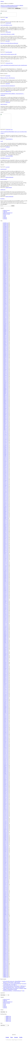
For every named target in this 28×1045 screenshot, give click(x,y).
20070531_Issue (5, 466)
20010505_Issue (5, 857)
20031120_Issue (5, 692)
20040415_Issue (5, 667)
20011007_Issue (5, 826)
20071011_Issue (5, 443)
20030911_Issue (5, 705)
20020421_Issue (5, 791)
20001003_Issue (5, 897)
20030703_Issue (5, 716)
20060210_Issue (5, 546)
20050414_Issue (5, 599)
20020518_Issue (5, 786)
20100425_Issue (5, 290)
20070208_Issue (5, 485)
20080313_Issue (5, 417)
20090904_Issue (5, 329)
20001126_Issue (5, 887)
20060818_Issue (5, 514)
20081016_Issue (5, 381)
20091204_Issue (5, 313)
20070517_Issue (5, 468)
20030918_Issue (5, 703)
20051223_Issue (5, 556)
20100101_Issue (5, 309)
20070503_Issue (5, 471)
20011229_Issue (5, 810)
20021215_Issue (5, 751)
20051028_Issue (5, 566)
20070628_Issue (5, 461)
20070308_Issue (5, 480)
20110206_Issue (5, 241)
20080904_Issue (5, 388)
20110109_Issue (5, 246)
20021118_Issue (5, 755)
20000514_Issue (5, 934)
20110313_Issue (5, 235)
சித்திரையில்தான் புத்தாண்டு (12, 989)
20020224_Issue (5, 800)
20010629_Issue (5, 846)
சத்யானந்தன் (8, 83)
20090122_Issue (5, 367)
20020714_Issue (5, 777)
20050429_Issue (5, 596)
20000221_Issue (5, 950)
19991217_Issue (5, 961)
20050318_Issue (5, 603)
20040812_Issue (5, 641)
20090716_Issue (5, 337)
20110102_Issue (5, 247)
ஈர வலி (2, 141)
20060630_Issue (5, 524)
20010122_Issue (5, 875)
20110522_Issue (5, 224)
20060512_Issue (5, 532)
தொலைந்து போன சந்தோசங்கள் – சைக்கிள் (7, 34)
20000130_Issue (5, 954)
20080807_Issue (5, 393)
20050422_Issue (5, 597)
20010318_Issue (5, 865)
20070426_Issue (5, 472)
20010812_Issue (5, 838)
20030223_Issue (5, 739)
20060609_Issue (5, 527)
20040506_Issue (5, 662)
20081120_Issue (5, 377)
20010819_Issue (5, 837)
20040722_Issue (5, 644)
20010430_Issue (5, 858)
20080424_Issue (5, 410)
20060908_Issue (5, 511)
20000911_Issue (5, 904)
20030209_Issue (5, 741)
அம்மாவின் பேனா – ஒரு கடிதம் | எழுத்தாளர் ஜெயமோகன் (12, 983)
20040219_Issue (5, 676)
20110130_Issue (5, 243)
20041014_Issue (5, 629)
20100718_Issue (5, 276)
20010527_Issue (5, 852)
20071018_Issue (5, 442)
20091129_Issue (5, 315)
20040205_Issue (5, 679)
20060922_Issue (5, 508)
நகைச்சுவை (15, 6)
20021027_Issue (5, 759)
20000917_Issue (5, 903)
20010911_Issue (5, 831)
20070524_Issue (5, 467)
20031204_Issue (5, 689)
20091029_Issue (5, 319)
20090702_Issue (5, 339)
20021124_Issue (5, 754)
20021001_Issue (5, 764)
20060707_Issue (5, 523)
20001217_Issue (5, 881)
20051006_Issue (5, 570)
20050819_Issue (5, 578)
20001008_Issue (5, 896)
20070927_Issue (5, 446)
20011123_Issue (5, 817)
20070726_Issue (5, 456)
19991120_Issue (5, 966)
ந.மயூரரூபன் (7, 166)
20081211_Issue (5, 374)
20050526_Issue (5, 591)
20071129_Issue (5, 435)
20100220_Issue (5, 300)
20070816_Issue (5, 453)
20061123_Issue (5, 498)
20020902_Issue (5, 768)
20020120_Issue (5, 806)
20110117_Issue (5, 245)
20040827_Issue (5, 637)
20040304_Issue (5, 674)
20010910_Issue (5, 832)
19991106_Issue (5, 968)
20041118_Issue (5, 622)
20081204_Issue (5, 375)
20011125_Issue (5, 816)
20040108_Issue (5, 683)
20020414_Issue (5, 792)
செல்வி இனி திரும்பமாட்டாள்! (5, 158)
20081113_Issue (5, 378)
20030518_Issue (5, 725)
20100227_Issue (5, 299)
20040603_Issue (5, 655)
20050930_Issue (5, 571)
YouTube (20, 1037)
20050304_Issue (5, 605)
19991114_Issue (5, 967)
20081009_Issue (5, 382)
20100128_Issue (5, 304)
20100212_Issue (5, 302)
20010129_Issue (5, 874)
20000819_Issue (5, 911)
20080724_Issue (5, 395)
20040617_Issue (5, 651)
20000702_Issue (5, 921)
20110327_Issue (5, 233)
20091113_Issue (5, 317)
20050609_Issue (5, 590)
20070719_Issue (5, 458)
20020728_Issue (5, 774)
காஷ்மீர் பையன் (3, 189)
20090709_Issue (5, 338)
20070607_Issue (5, 465)
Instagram (16, 1037)
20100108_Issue (5, 308)
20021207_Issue (5, 752)
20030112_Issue (5, 746)
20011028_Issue (5, 823)
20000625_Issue (5, 922)
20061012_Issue (5, 505)
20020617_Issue (5, 781)
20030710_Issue (5, 715)
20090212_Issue (5, 363)
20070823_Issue (5, 452)
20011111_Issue (5, 819)
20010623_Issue (5, 848)
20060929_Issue (5, 507)
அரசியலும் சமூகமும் (4, 5)
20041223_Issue (5, 616)
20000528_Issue (5, 930)
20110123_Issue (5, 244)
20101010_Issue (5, 261)
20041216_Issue (5, 617)
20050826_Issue (5, 577)
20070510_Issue (5, 469)
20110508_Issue (5, 226)
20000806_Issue (5, 914)
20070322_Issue (5, 478)
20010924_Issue (5, 829)
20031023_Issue (5, 696)
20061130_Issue (5, 497)
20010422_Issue (5, 859)
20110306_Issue (5, 237)
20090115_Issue (5, 368)
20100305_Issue (5, 298)
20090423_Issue (5, 351)
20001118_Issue (5, 889)
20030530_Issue (5, 722)
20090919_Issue (5, 326)
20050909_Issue (5, 575)
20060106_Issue (5, 552)
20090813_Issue (5, 332)
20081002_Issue (5, 383)
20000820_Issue (5, 910)
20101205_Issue (5, 252)
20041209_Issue (5, 618)
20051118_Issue (5, 563)
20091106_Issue (5, 318)
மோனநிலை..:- (3, 198)
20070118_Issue (5, 488)
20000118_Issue (5, 956)
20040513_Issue (5, 660)
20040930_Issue (5, 631)
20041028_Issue (5, 627)
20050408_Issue (5, 601)
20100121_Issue (5, 305)
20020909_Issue (5, 767)
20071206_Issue (5, 434)
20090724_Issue (5, 336)
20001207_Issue (5, 883)
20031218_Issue (5, 687)
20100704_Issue (5, 278)
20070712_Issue (5, 459)
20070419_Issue (5, 473)
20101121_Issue (5, 254)
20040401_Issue (5, 669)
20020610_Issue (5, 783)
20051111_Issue (5, 564)
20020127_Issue (5, 805)
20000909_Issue (5, 907)
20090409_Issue (5, 354)
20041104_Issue (5, 625)
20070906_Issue (5, 449)
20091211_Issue (5, 312)
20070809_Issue (5, 454)
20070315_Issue (5, 479)
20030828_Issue (5, 707)
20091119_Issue (5, 316)
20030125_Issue (5, 744)
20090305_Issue (5, 360)
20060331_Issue (5, 539)
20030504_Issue (5, 727)
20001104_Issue (5, 891)
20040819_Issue (5, 640)
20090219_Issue (5, 362)
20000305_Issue (5, 948)
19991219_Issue (5, 960)
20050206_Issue (5, 608)
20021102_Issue (5, 758)
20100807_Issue (5, 272)
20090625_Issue (5, 341)
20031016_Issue (5, 699)
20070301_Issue (5, 481)
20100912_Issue (5, 266)
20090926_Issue (5, 325)
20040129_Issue (5, 680)
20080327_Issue (5, 415)
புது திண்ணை (3, 19)
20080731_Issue (5, 394)
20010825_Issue (5, 836)
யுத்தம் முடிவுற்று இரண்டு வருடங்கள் (6, 25)
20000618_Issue (5, 924)
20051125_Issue (5, 562)
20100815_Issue (5, 271)
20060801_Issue (5, 518)
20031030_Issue (5, 695)
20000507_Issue (5, 935)
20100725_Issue (5, 274)
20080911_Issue (5, 387)
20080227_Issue (5, 420)
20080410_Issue (5, 413)
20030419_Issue (5, 729)
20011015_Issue (5, 825)
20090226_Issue (5, 361)
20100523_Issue (5, 285)
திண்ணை (2, 1)
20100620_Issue (5, 280)
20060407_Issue (5, 538)
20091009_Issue (5, 323)
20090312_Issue (5, 358)
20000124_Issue (5, 955)
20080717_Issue (5, 396)
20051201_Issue (5, 560)
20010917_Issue (5, 830)
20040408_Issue (5, 668)
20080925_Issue (5, 384)
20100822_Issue (5, 270)
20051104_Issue (5, 565)
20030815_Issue (5, 709)
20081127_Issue (5, 376)
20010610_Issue (5, 850)
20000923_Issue (5, 901)
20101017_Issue (5, 260)
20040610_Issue (5, 653)
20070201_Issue (5, 486)
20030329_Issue (5, 733)
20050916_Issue (5, 573)
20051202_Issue (5, 559)
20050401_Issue (5, 602)
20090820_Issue (5, 331)
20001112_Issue (5, 890)
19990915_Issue (5, 974)
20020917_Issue (5, 766)
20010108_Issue (5, 877)
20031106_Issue (5, 694)
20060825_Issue (5, 513)
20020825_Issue (5, 770)
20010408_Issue (5, 862)
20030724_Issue (5, 713)
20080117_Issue (5, 427)
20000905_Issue (5, 908)
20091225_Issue (5, 310)
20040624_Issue (5, 649)
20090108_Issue (5, 369)
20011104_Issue (5, 820)
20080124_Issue (5, 426)
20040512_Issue (5, 661)
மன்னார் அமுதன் (8, 91)
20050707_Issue (5, 585)
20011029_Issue (5, 822)
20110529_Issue (17, 8)
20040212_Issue (5, 677)
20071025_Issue (5, 441)
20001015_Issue (5, 895)
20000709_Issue (5, 920)
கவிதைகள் (12, 6)
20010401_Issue (5, 863)
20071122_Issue (5, 436)
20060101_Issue (5, 553)
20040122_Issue (5, 681)
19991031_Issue (5, 969)
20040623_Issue (5, 650)
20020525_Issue (5, 785)
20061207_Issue (5, 495)
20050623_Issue (5, 588)
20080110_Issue (5, 428)
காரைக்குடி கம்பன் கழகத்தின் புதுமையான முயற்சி (8, 54)
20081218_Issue (5, 373)
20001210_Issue (5, 882)
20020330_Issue (5, 794)
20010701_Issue (5, 845)
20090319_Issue (5, 357)
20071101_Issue (5, 440)
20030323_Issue (5, 734)
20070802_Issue (5, 455)
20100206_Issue (5, 303)
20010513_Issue (5, 856)
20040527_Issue (5, 656)
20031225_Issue (5, 686)
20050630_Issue (5, 586)
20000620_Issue (5, 923)
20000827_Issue (5, 909)
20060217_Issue (5, 545)
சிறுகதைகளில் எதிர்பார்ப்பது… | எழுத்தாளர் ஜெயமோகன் (12, 990)
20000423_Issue (5, 937)
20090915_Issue (5, 328)
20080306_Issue (5, 419)
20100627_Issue (5, 279)
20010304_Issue (5, 868)
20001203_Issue (5, 884)
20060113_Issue (5, 551)
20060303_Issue (5, 543)
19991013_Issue (5, 972)
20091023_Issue (5, 321)
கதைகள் (5, 6)
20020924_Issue (5, 765)
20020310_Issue (5, 798)
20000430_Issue (5, 936)
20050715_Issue (5, 584)
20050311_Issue (5, 604)
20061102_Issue (5, 501)
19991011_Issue (5, 973)
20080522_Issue (5, 406)
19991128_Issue (5, 965)
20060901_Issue (5, 512)
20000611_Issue (5, 927)
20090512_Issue (5, 348)
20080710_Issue (5, 397)
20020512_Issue (5, 787)
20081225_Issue (5, 371)
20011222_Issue (5, 811)
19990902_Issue (5, 976)
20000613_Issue (5, 926)
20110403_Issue (5, 232)
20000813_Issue (5, 913)
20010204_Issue (5, 872)
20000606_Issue (5, 928)
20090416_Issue (5, 352)
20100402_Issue (5, 293)
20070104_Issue (5, 491)
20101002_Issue (5, 263)
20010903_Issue (5, 833)
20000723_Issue (5, 916)
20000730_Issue (5, 915)
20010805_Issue (5, 839)
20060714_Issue (5, 521)
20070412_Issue (5, 474)
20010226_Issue (5, 869)
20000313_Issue (5, 947)
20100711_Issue (5, 277)
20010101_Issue (5, 878)
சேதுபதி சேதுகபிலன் (9, 52)
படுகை (23, 990)
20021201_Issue (5, 753)
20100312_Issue (5, 297)
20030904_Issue (5, 706)
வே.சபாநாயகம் (8, 75)
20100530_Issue (5, 284)
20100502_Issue (5, 289)
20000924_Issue (5, 900)
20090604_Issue (5, 344)
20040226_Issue (5, 675)
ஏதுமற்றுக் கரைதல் (4, 169)
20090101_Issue (5, 370)
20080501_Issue (5, 409)
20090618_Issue (5, 342)
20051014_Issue (5, 569)
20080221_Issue (5, 421)
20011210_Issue (5, 813)
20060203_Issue (5, 547)
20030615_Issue (5, 720)
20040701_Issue (5, 648)
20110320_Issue (5, 234)
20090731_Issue (5, 335)
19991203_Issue (5, 963)
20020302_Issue (5, 799)
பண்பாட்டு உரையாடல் (4, 104)
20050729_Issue (5, 582)
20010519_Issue (5, 855)
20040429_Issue (5, 663)
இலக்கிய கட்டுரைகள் (6, 213)
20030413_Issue (5, 731)
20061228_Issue (5, 492)
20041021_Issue (5, 628)
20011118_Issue (5, 818)
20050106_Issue (5, 614)
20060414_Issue (5, 537)
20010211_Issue (5, 871)
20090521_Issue (5, 347)
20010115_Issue (5, 876)
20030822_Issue (5, 708)
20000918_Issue (5, 902)
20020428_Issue (5, 790)
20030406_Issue (5, 732)
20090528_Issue (5, 345)
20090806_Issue (5, 334)
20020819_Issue (5, 771)
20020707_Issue (5, 778)
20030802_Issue (5, 712)
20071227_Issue (5, 430)
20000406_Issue (5, 942)
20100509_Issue (5, 287)
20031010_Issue (5, 700)
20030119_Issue (5, 745)
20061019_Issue (5, 504)
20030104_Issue (5, 747)
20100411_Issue (5, 292)
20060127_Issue (5, 549)
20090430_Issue (5, 350)
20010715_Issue (5, 843)
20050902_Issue (5, 576)
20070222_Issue (5, 482)
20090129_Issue (5, 365)
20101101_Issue (5, 258)
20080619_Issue (5, 401)
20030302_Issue (5, 738)
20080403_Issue (5, 414)
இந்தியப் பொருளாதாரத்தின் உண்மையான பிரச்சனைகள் (9, 43)
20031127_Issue (5, 690)
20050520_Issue (5, 592)
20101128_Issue (5, 253)
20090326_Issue (5, 356)
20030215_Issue (5, 740)
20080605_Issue (5, 403)
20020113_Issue (5, 807)
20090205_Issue (5, 364)
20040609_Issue (5, 654)
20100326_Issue (5, 295)
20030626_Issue (5, 718)
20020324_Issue (5, 796)
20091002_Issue (5, 324)
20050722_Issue (5, 583)
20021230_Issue (5, 748)
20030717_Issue (5, 714)
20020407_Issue (5, 793)
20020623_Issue (5, 780)
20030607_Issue (5, 721)
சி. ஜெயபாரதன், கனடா (9, 63)
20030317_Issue (5, 735)
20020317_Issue (5, 797)
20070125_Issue (5, 487)
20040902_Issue (5, 636)
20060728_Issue (5, 519)
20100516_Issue (5, 286)
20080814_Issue (5, 391)
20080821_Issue (5, 390)
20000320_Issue (5, 946)
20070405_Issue (5, 475)
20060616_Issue (5, 526)
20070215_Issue (5, 484)
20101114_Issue (5, 256)
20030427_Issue (5, 728)
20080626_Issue (5, 400)
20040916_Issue (5, 634)
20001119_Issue (5, 888)
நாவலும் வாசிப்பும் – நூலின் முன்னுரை (14, 982)
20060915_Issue (5, 510)
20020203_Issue (5, 804)
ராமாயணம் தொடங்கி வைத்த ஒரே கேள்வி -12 (8, 85)
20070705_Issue (5, 460)
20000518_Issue (5, 933)
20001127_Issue (5, 885)
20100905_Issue (5, 267)
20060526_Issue (5, 530)
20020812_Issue (5, 772)
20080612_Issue (5, 402)
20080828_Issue (5, 389)
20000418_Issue (5, 939)
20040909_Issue (5, 635)
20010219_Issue (5, 870)
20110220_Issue (5, 239)
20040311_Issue (5, 673)
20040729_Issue (5, 643)
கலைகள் (8, 6)
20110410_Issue (5, 231)
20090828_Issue (5, 330)
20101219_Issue (5, 250)
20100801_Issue (5, 273)
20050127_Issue (5, 610)
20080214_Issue (5, 422)
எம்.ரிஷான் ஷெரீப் (8, 22)
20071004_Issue (5, 445)
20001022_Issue (5, 894)
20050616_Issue (5, 589)
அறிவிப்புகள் (9, 5)
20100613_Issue (5, 282)
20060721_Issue (5, 520)
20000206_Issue (5, 953)
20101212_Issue (5, 251)
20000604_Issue (5, 929)
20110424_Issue (5, 228)
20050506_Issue (5, 595)
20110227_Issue (5, 238)
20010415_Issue (5, 861)
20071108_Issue (5, 439)
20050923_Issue (5, 572)
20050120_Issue (5, 611)
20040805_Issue (5, 642)
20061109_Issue (5, 500)
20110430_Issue (5, 227)
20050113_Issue (5, 612)
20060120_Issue (5, 550)
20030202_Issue (5, 742)
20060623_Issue (5, 525)
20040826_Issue (5, 638)
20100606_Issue (5, 283)
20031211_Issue (5, 688)
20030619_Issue (5, 719)
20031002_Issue (5, 701)
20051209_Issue (5, 558)
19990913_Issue (5, 975)
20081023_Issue (5, 380)
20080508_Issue (5, 408)
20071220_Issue (5, 432)
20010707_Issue (5, 844)
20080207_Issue (5, 423)
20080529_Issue (5, 404)
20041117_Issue (5, 623)
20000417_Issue (5, 940)
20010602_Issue (5, 851)
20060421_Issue (5, 536)
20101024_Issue (5, 259)
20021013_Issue (5, 761)
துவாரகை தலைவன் (9, 187)
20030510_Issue (5, 726)
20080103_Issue (5, 429)
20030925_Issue (5, 702)
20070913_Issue (5, 448)
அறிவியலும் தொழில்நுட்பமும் (15, 5)
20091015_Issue (5, 322)
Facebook (7, 1037)
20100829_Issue (5, 269)
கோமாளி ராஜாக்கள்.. (4, 179)
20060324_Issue (5, 540)
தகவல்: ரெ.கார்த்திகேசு (9, 155)
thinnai (7, 17)
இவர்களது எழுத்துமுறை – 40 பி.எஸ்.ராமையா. (8, 77)
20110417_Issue (5, 230)
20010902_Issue (5, 835)
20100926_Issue (5, 264)
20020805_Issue (5, 773)
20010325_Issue (5, 864)
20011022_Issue (5, 824)
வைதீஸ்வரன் (8, 146)
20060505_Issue (5, 533)
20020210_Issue (5, 803)
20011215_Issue (5, 812)
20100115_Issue (5, 306)
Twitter (11, 1037)
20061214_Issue (5, 494)
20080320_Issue (5, 416)
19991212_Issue (5, 962)
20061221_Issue (5, 493)
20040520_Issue (5, 657)
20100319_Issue (5, 296)
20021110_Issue (5, 757)
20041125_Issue (5, 621)
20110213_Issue (5, 240)
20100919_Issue (5, 265)
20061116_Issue (5, 499)
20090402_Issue (5, 355)
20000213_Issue (5, 952)
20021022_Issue (5, 760)
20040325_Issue (5, 670)
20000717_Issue (5, 917)
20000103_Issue (5, 959)
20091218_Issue (5, 311)
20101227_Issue (5, 248)
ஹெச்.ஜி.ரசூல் (8, 102)
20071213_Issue (5, 433)
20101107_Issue (5, 257)
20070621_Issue (5, 462)
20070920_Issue (5, 447)
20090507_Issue (5, 349)
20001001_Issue (5, 898)
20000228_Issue (5, 949)
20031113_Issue (5, 693)
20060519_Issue (5, 531)
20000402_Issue (5, 943)
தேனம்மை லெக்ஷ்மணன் (9, 177)
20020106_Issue (5, 809)
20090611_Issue (5, 343)
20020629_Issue (5, 779)
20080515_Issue (5, 407)
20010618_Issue (5, 849)
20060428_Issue (5, 534)
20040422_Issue (5, 666)
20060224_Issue (5, 544)
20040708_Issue (5, 647)
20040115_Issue (5, 682)
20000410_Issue (5, 941)
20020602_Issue (5, 784)
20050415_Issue (5, 598)
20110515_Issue (5, 225)
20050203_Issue (5, 609)
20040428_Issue (5, 664)
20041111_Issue (5, 624)
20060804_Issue (5, 517)
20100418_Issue (5, 291)
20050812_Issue (5, 579)
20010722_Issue (5, 842)
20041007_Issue (5, 630)
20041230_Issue (5, 615)
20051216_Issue (5, 557)
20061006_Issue (5, 506)
